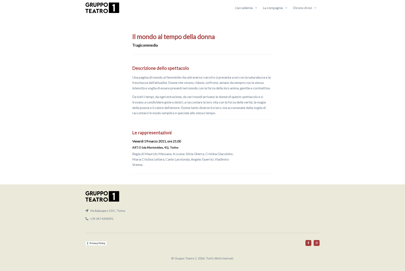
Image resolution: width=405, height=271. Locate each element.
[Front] (102, 7)
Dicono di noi (302, 8)
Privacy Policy (97, 243)
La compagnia (273, 8)
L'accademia (244, 8)
